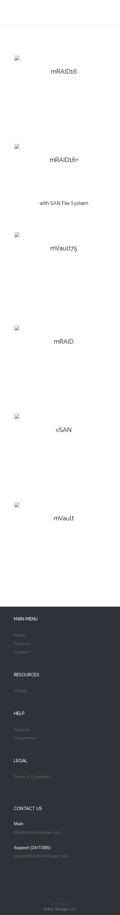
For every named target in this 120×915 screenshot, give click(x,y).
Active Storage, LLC (60, 909)
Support (21, 729)
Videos (20, 690)
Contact (21, 652)
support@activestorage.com (41, 855)
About (19, 634)
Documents (25, 737)
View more (63, 92)
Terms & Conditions (33, 776)
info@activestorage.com (37, 832)
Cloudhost (35, 15)
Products (22, 643)
